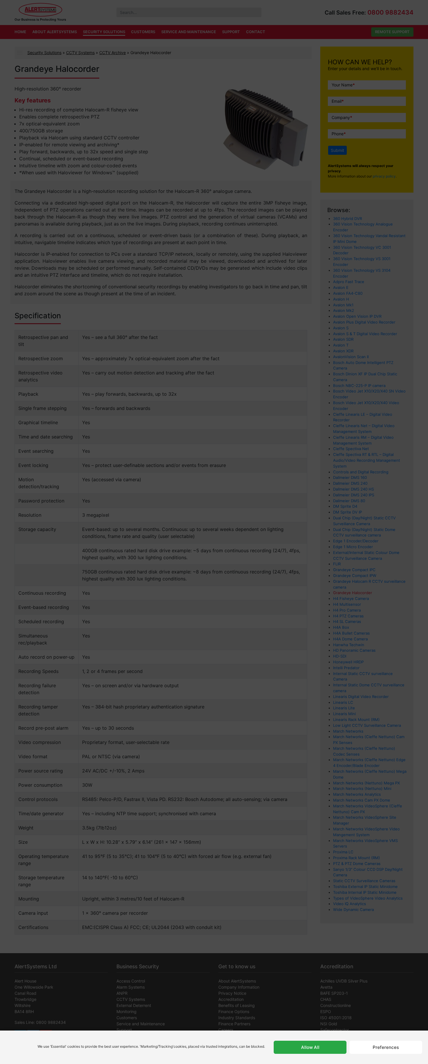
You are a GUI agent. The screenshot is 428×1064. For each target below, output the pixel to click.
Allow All (310, 1047)
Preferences (386, 1047)
